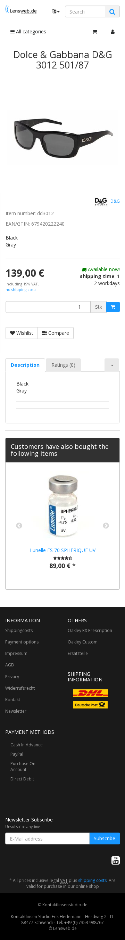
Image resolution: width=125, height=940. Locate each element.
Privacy (12, 677)
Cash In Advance (26, 745)
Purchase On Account (22, 766)
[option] (62, 526)
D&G (114, 201)
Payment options (22, 642)
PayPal (16, 754)
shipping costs (92, 880)
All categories (30, 31)
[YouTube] (115, 860)
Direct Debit (22, 779)
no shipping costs (21, 289)
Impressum (16, 653)
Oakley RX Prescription (90, 630)
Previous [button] (19, 526)
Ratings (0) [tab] (63, 365)
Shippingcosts (19, 630)
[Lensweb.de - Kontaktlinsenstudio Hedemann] (20, 9)
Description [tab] (25, 365)
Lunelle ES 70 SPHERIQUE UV (62, 550)
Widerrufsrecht (20, 688)
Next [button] (106, 526)
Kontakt (12, 700)
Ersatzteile (78, 653)
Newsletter (15, 711)
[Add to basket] (113, 307)
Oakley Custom (83, 642)
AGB (9, 665)
